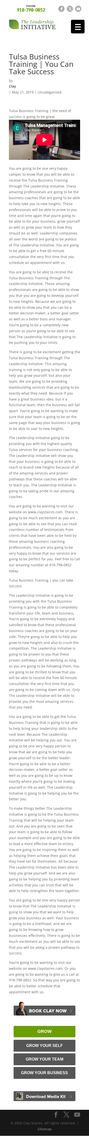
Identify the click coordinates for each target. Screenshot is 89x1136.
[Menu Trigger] (78, 26)
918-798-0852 (31, 8)
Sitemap (45, 1129)
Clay (12, 86)
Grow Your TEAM (44, 1059)
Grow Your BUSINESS (44, 1073)
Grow (44, 1031)
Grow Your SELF (44, 1045)
